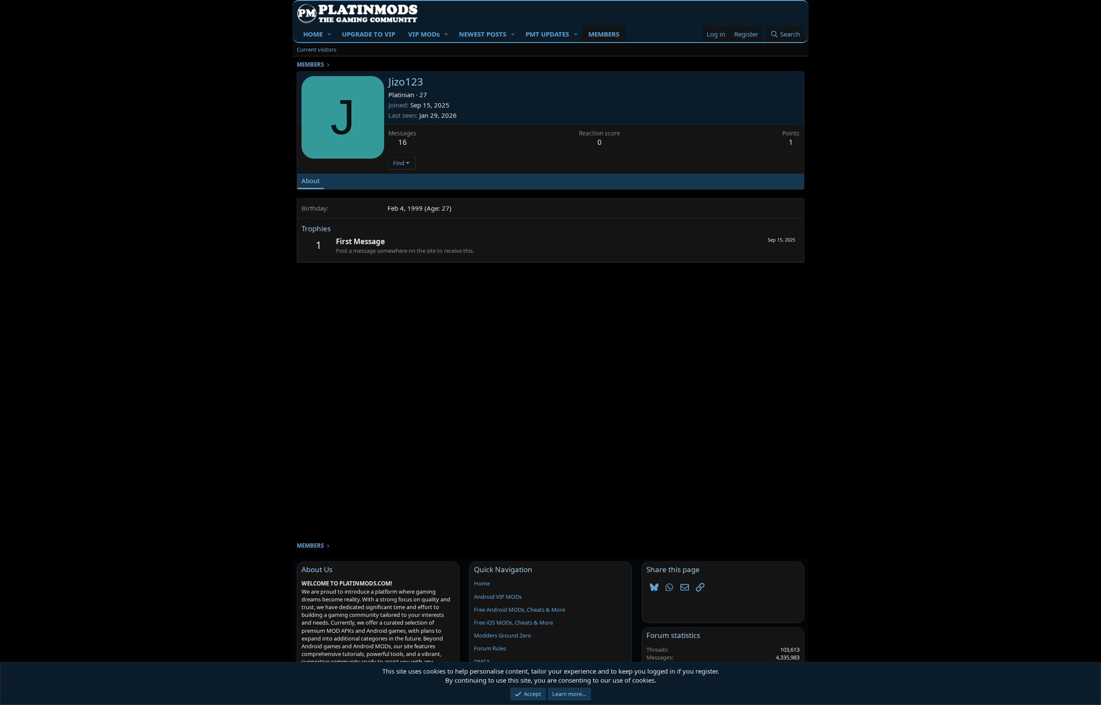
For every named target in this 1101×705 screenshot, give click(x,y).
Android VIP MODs (498, 597)
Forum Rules (490, 648)
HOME (313, 34)
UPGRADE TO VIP (368, 34)
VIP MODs (424, 34)
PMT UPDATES (547, 34)
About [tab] (310, 180)
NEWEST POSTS (482, 34)
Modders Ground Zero (502, 635)
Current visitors (316, 49)
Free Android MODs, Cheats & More (519, 609)
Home (482, 583)
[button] (329, 34)
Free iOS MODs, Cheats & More (513, 622)
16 (402, 142)
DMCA (482, 661)
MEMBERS (603, 34)
